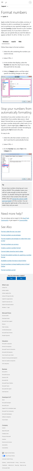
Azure (3, 399)
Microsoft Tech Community (8, 411)
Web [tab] (20, 41)
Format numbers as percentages (11, 235)
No (21, 278)
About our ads (23, 465)
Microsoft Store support (7, 321)
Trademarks (4, 465)
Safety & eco (11, 465)
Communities (23, 220)
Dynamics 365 (5, 377)
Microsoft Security (6, 374)
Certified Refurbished (6, 329)
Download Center (6, 318)
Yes (11, 278)
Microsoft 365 (5, 380)
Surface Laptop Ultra (6, 293)
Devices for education (6, 346)
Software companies (6, 417)
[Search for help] (6, 2)
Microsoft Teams (5, 386)
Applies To (5, 16)
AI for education (5, 363)
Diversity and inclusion (7, 442)
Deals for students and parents (8, 360)
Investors (4, 439)
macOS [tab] (13, 41)
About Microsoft (5, 430)
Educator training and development (9, 358)
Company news (5, 433)
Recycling (17, 465)
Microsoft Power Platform (7, 383)
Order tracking (5, 327)
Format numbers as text (8, 270)
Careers (3, 428)
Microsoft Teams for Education (8, 349)
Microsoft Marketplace (7, 414)
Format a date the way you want (11, 231)
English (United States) (10, 452)
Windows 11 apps (6, 307)
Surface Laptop (5, 290)
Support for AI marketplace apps (9, 408)
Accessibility (4, 445)
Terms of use (22, 462)
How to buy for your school (7, 355)
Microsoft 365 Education (7, 352)
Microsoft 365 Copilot (6, 388)
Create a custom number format (11, 248)
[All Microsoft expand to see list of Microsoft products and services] (2, 2)
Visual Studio (5, 419)
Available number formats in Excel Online (13, 260)
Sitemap (4, 462)
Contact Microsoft (10, 462)
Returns (3, 324)
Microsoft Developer (6, 402)
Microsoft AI (4, 371)
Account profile (5, 315)
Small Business (5, 391)
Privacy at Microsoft (6, 436)
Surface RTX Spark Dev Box (8, 296)
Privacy (17, 462)
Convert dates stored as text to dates (12, 251)
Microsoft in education (7, 343)
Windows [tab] (6, 41)
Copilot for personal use (7, 301)
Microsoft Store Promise (7, 332)
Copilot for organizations (7, 299)
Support (3, 6)
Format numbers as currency (10, 244)
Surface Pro (4, 287)
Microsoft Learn (5, 405)
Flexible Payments (6, 335)
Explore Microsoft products (8, 304)
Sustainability (5, 447)
